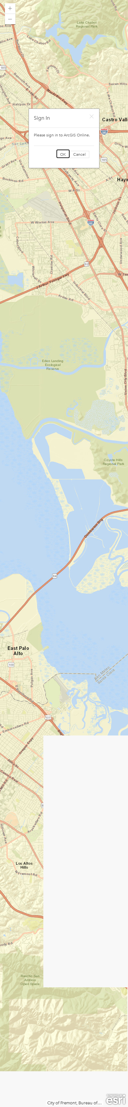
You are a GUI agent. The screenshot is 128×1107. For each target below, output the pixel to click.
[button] (10, 8)
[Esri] (115, 1099)
